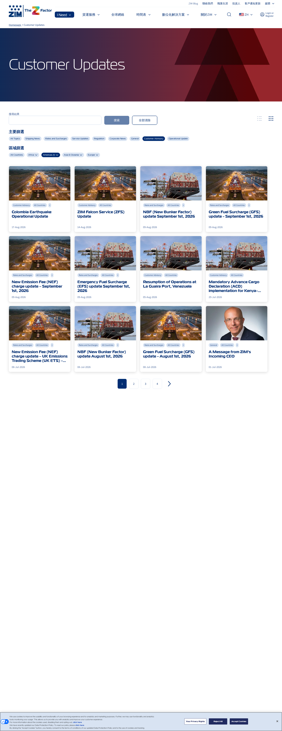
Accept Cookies (238, 721)
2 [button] (134, 384)
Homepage (15, 25)
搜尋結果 (14, 114)
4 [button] (157, 384)
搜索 (117, 120)
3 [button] (145, 384)
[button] (169, 383)
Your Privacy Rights (195, 721)
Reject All (218, 721)
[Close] (277, 721)
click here (77, 722)
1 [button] (122, 384)
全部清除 (145, 120)
